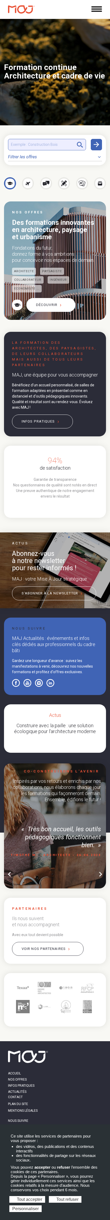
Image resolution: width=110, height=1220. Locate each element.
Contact (15, 1097)
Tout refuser (66, 1199)
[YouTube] (27, 683)
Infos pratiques (38, 421)
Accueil (14, 1073)
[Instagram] (39, 683)
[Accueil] (21, 9)
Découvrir (46, 305)
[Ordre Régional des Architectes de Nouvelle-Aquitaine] (44, 988)
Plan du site (18, 1104)
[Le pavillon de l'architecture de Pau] (23, 1007)
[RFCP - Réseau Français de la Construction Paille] (87, 988)
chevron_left (9, 874)
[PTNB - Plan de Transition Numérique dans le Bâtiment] (44, 1007)
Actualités (17, 1092)
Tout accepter (29, 1199)
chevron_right (100, 874)
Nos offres (17, 1079)
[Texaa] (23, 988)
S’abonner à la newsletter (50, 593)
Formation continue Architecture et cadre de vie (54, 71)
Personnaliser (25, 1208)
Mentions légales (23, 1111)
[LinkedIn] (50, 683)
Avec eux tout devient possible (37, 935)
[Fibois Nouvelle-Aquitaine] (66, 988)
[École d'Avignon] (87, 1007)
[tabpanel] (55, 477)
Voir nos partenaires (44, 949)
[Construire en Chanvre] (66, 1007)
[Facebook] (16, 683)
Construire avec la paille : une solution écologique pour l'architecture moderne (55, 728)
